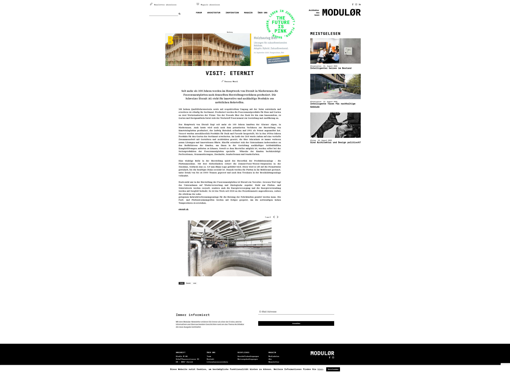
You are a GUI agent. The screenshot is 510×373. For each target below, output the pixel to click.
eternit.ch (183, 209)
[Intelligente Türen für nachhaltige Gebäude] (335, 86)
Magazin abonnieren (210, 5)
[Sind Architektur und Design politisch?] (335, 125)
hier (320, 369)
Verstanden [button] (333, 369)
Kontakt (210, 359)
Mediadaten (274, 356)
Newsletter (274, 362)
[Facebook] (353, 4)
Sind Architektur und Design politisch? (335, 142)
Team (209, 356)
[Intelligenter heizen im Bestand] (335, 51)
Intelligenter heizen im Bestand (330, 68)
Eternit (188, 283)
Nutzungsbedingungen (248, 359)
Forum (313, 140)
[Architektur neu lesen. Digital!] (325, 12)
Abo (270, 359)
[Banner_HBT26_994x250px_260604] (229, 50)
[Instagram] (356, 4)
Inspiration (316, 66)
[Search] (180, 14)
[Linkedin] (360, 4)
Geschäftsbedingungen (248, 356)
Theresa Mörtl (231, 81)
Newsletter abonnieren (165, 5)
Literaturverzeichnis (217, 362)
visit (194, 283)
